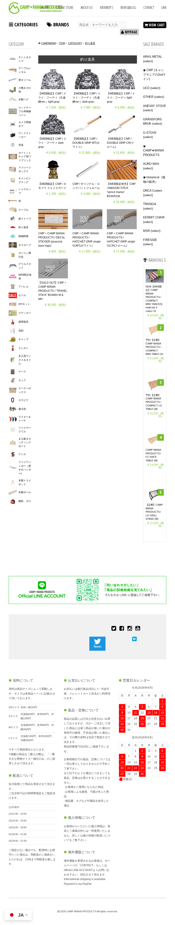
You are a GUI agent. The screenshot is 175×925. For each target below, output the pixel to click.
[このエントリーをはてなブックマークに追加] (134, 638)
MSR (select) (151, 230)
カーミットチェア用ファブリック (24, 156)
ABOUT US (87, 7)
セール (22, 295)
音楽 (20, 144)
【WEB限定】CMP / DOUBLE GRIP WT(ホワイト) (86, 142)
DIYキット (24, 304)
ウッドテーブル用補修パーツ (24, 111)
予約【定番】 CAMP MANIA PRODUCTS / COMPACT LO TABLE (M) (154, 402)
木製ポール (24, 492)
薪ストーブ (24, 218)
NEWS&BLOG (128, 7)
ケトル (22, 454)
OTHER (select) (153, 97)
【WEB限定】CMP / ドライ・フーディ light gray (121, 97)
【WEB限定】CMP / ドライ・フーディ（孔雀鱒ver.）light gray (52, 97)
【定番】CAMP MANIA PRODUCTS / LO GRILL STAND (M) (154, 511)
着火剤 (22, 409)
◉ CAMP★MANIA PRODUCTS (153, 150)
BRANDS (60, 24)
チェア (22, 380)
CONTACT (148, 7)
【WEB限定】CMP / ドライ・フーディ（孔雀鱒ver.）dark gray (86, 97)
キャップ (23, 339)
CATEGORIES (25, 24)
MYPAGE (130, 32)
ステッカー (24, 313)
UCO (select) (151, 88)
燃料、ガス (24, 501)
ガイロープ (24, 245)
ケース (22, 371)
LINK (163, 7)
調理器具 (23, 321)
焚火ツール (24, 80)
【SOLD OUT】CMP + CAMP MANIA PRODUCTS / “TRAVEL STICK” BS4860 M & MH (52, 291)
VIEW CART (156, 24)
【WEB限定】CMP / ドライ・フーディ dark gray (52, 142)
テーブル (23, 209)
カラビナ (23, 400)
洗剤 (20, 330)
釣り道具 (23, 227)
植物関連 (23, 236)
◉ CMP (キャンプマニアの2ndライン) (154, 74)
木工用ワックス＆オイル (24, 360)
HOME (45, 7)
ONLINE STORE (64, 7)
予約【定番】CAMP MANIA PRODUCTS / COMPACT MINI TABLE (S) (154, 347)
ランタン (23, 348)
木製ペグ (23, 99)
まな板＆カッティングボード (24, 442)
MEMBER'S (106, 7)
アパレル (23, 286)
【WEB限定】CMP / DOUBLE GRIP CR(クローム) (120, 142)
